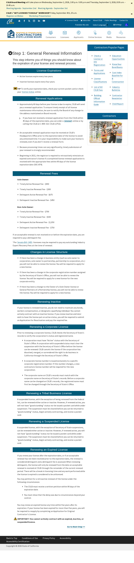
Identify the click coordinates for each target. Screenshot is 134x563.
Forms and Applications (99, 72)
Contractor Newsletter (117, 97)
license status (28, 92)
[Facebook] (24, 23)
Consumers (51, 37)
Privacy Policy (49, 538)
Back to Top (11, 538)
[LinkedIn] (39, 23)
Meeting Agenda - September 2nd (21, 8)
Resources (120, 37)
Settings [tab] (118, 24)
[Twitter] (29, 23)
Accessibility (65, 538)
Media (109, 37)
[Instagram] (34, 23)
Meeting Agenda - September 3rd (52, 8)
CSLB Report (118, 104)
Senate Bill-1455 (24, 242)
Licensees (64, 37)
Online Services (95, 37)
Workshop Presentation (40, 16)
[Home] (19, 23)
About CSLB (97, 20)
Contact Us (123, 20)
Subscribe (86, 20)
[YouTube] (44, 23)
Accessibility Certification (17, 541)
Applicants (78, 37)
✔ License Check (71, 20)
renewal (68, 121)
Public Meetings (111, 20)
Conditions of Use (30, 538)
